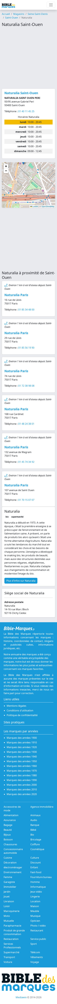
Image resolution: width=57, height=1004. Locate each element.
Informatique (38, 886)
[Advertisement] (28, 57)
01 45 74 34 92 (26, 461)
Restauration (11, 939)
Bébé (33, 829)
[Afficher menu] (51, 5)
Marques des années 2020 (22, 794)
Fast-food (35, 872)
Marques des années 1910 (22, 742)
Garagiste (9, 882)
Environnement (12, 872)
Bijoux (7, 834)
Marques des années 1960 (22, 766)
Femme (8, 877)
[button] (6, 166)
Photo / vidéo (38, 925)
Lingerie (35, 896)
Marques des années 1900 (22, 737)
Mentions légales (16, 705)
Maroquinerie (11, 911)
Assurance (10, 820)
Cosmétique (37, 849)
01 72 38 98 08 (26, 385)
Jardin (7, 891)
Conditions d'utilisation (20, 710)
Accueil (6, 14)
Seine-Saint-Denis (38, 14)
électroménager (13, 867)
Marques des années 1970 (22, 770)
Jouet (7, 896)
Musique (35, 916)
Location (35, 901)
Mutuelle (9, 920)
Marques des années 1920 (22, 747)
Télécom (35, 952)
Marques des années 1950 (22, 761)
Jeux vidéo (36, 891)
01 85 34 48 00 (26, 309)
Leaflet (35, 206)
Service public (38, 939)
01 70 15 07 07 (26, 500)
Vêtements (36, 957)
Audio (33, 820)
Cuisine (8, 857)
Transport (9, 957)
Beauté (8, 829)
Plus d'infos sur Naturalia (20, 580)
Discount (35, 862)
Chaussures (10, 844)
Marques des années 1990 (22, 780)
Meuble (34, 911)
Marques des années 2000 (22, 784)
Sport (33, 943)
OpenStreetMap (47, 206)
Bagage (8, 825)
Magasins (18, 14)
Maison (34, 906)
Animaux (35, 815)
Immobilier (10, 886)
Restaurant (36, 930)
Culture (34, 857)
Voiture (8, 962)
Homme (35, 882)
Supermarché (11, 952)
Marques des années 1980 (22, 775)
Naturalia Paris (16, 295)
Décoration (10, 862)
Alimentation (11, 815)
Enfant (34, 867)
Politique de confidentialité (22, 715)
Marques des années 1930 (22, 752)
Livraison (9, 901)
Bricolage (35, 839)
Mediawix (21, 997)
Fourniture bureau (41, 877)
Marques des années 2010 (22, 789)
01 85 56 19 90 (26, 347)
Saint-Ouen (11, 17)
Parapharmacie (12, 925)
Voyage (34, 962)
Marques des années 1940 (22, 756)
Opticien (35, 920)
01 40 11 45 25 (26, 111)
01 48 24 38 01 (26, 423)
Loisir (7, 906)
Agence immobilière (41, 806)
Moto (7, 916)
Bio (32, 834)
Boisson (8, 839)
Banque (34, 825)
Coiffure (35, 844)
